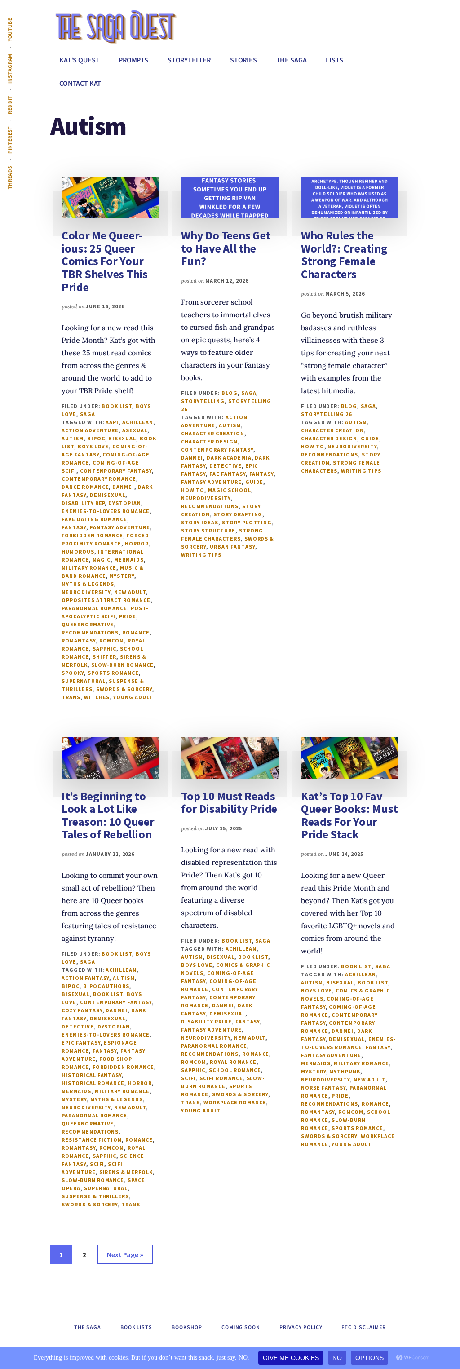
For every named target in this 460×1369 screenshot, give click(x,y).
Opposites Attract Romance (106, 600)
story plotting (247, 522)
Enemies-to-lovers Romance (106, 511)
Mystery (121, 575)
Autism (73, 438)
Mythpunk (344, 1071)
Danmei (123, 486)
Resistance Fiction (92, 1139)
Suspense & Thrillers (95, 1196)
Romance (136, 632)
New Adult (130, 592)
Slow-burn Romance (122, 664)
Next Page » (124, 1256)
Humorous (78, 551)
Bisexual (122, 438)
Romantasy (79, 640)
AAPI (112, 422)
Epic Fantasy (81, 1042)
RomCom (111, 640)
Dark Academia (229, 457)
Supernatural (84, 681)
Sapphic (105, 648)
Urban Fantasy (232, 546)
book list (108, 994)
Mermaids (129, 559)
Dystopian (124, 503)
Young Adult (133, 697)
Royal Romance (233, 1062)
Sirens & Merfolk (126, 1172)
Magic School (229, 490)
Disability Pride (206, 1021)
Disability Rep (83, 503)
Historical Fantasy (92, 1075)
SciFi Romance (221, 1078)
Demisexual (108, 495)
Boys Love (93, 446)
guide (254, 481)
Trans (71, 697)
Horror (137, 543)
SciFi (97, 1164)
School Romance (235, 1070)
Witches (97, 697)
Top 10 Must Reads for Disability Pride (229, 802)
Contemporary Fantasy (116, 470)
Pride (127, 616)
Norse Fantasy (323, 1087)
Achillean (137, 422)
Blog (229, 393)
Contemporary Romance (99, 478)
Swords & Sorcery (124, 689)
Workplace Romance (234, 1102)
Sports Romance (113, 672)
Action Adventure (90, 430)
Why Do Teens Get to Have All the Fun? (225, 248)
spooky (73, 672)
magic (102, 559)
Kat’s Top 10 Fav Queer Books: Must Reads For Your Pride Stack (349, 815)
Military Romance (89, 567)
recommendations (90, 632)
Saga (87, 414)
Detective (225, 465)
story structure (208, 530)
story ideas (199, 522)
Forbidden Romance (92, 535)
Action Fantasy (85, 978)
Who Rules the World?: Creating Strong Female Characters (344, 254)
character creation (212, 433)
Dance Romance (85, 486)
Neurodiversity (86, 592)
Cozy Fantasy (82, 1010)
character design (209, 441)
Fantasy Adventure (120, 527)
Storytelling (203, 401)
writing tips (201, 554)
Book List (117, 406)
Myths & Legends (88, 583)
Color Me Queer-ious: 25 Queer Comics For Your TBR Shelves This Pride (105, 261)
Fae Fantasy (227, 473)
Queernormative (88, 624)
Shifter (105, 656)
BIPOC (96, 438)
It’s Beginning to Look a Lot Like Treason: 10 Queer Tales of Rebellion (108, 815)
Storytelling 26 (326, 414)
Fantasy (74, 527)
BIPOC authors (106, 986)
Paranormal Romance (94, 608)
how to (192, 490)
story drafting (237, 514)
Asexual (134, 430)
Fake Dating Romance (94, 519)
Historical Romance (93, 1083)
